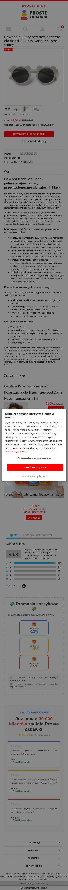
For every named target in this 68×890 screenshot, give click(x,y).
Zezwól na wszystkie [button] (35, 467)
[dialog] (34, 445)
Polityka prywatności (15, 451)
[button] (34, 458)
